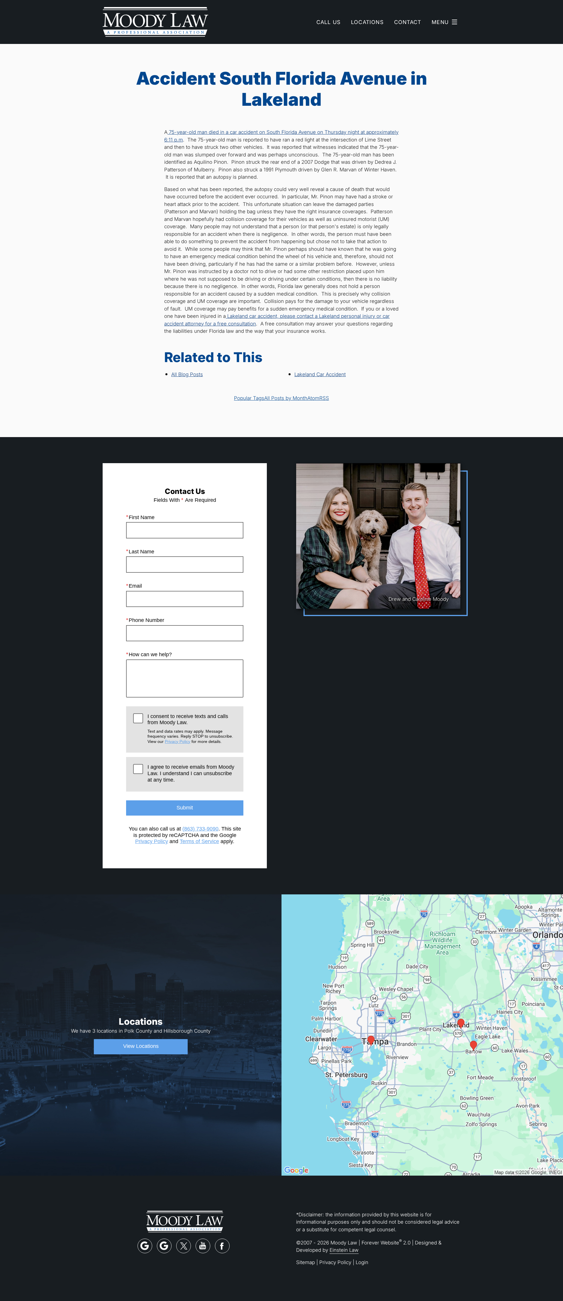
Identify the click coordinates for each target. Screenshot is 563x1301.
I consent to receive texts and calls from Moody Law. (190, 728)
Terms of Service (199, 841)
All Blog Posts (187, 374)
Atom (313, 398)
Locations (367, 22)
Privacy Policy (177, 741)
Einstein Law (344, 1250)
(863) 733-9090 (200, 829)
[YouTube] (203, 1246)
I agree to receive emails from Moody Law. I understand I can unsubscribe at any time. (190, 773)
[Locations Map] (422, 1034)
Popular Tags (249, 398)
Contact (407, 22)
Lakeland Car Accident (320, 374)
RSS (324, 398)
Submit (185, 808)
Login (362, 1262)
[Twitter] (183, 1246)
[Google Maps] (145, 1246)
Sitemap (305, 1262)
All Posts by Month (285, 398)
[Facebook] (222, 1246)
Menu (440, 22)
